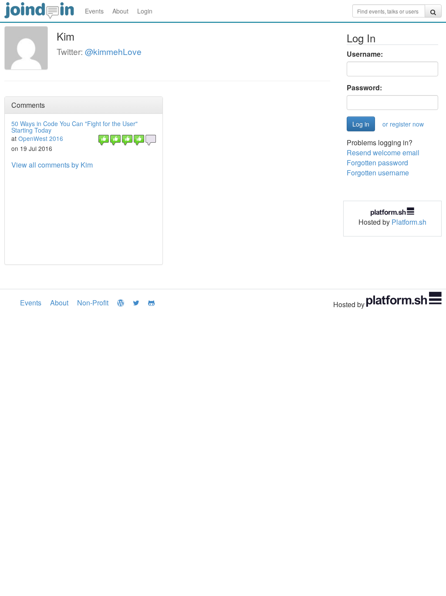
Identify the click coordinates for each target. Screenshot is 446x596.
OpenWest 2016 (40, 138)
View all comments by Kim (52, 165)
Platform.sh (409, 222)
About (120, 11)
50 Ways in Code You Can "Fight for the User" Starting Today (74, 126)
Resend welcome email (383, 152)
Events (94, 11)
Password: (364, 87)
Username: (365, 54)
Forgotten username (378, 173)
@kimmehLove (113, 51)
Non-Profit (92, 303)
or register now (403, 124)
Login (144, 11)
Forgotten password (377, 163)
